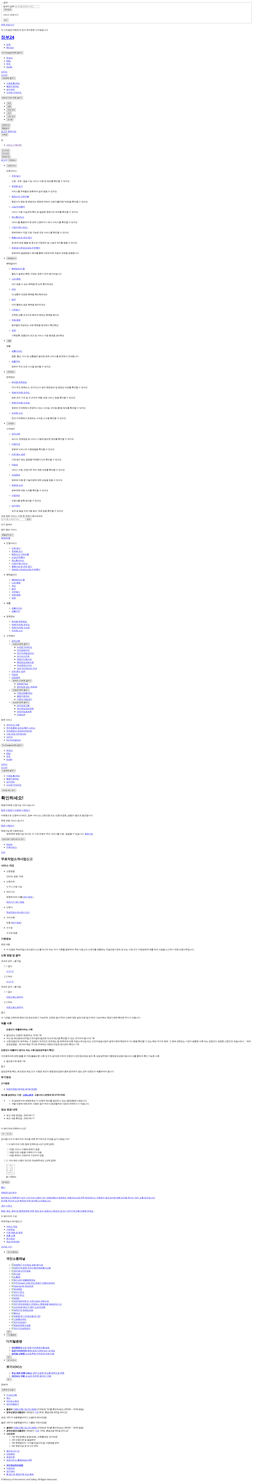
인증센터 (16, 495)
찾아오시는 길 (13, 1451)
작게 (9, 103)
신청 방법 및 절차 (14, 1232)
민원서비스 (11, 166)
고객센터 (10, 423)
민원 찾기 (16, 176)
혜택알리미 (11, 258)
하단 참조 (28, 896)
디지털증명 (11, 1335)
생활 (9, 341)
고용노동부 (28, 1094)
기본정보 (10, 1229)
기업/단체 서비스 (20, 227)
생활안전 (16, 361)
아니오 (9, 1134)
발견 (14, 299)
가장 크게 (11, 116)
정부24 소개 (17, 485)
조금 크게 (11, 110)
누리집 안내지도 (14, 92)
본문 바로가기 (7, 24)
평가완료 (5, 1182)
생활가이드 (17, 351)
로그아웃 (5, 150)
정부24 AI (6, 125)
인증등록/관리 (13, 83)
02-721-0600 (30, 1409)
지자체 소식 (17, 413)
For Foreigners (12, 53)
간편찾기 (16, 309)
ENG (8, 61)
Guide (9, 66)
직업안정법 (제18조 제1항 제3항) (21, 1089)
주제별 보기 (17, 186)
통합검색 (5, 128)
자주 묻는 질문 (18, 454)
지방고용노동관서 (14, 997)
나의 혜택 (16, 279)
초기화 (10, 120)
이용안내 (16, 444)
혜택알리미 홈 (18, 268)
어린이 (4, 71)
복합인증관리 (12, 86)
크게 (9, 113)
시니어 (4, 74)
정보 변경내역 (13, 1241)
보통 (9, 106)
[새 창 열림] (27, 1264)
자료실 (15, 464)
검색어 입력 (8, 6)
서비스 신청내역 (14, 145)
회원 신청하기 (7, 810)
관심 (14, 289)
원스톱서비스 (18, 217)
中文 (8, 63)
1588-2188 (18, 1409)
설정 (14, 330)
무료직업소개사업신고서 (18, 912)
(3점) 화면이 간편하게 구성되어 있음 (27, 1155)
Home (9, 844)
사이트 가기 (6, 1246)
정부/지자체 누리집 (21, 402)
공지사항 (16, 433)
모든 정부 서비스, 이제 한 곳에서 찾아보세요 (22, 516)
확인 (3, 1187)
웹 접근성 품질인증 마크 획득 (20, 1474)
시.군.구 (10, 971)
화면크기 (12, 98)
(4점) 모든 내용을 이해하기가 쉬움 (26, 1152)
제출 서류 (10, 1235)
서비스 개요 (11, 1226)
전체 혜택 (16, 320)
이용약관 (10, 1468)
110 (36, 1412)
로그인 (4, 131)
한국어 (9, 58)
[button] (8, 44)
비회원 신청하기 (22, 810)
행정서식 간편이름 (20, 196)
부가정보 (10, 1238)
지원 (8, 78)
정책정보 (10, 372)
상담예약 (16, 474)
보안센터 (10, 89)
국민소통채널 (12, 1252)
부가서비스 (11, 1360)
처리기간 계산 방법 (15, 902)
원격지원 (10, 1457)
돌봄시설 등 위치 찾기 (22, 237)
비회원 (4, 135)
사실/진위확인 (18, 206)
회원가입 (12, 131)
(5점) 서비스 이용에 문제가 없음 (25, 1149)
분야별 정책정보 (19, 382)
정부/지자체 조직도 (21, 392)
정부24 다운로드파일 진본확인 (26, 247)
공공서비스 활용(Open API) (19, 1460)
